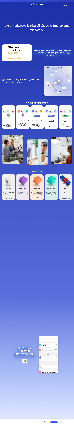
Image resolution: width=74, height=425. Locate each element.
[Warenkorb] (72, 5)
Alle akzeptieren (54, 422)
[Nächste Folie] (73, 1)
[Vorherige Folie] (1, 1)
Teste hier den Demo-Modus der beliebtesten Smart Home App (24, 356)
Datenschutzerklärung (29, 423)
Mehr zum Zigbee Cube (37, 197)
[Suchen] (68, 5)
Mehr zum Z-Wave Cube (22, 197)
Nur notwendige (47, 422)
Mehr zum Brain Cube (8, 198)
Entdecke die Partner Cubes (65, 198)
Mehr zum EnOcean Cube (51, 197)
